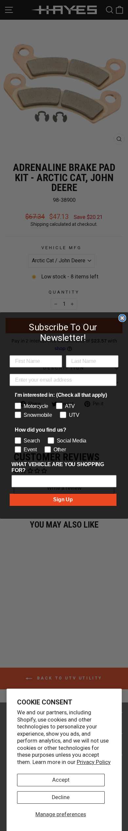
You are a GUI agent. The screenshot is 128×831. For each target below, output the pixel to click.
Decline (61, 797)
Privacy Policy (94, 762)
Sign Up (63, 500)
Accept (61, 780)
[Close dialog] (122, 318)
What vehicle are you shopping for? (57, 467)
